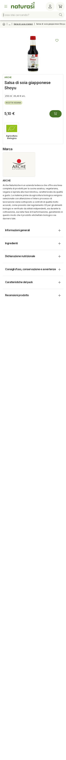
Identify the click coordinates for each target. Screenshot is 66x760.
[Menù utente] (50, 6)
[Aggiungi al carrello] (55, 113)
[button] (61, 15)
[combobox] (33, 15)
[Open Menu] (5, 6)
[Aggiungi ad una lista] (56, 40)
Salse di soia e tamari (23, 24)
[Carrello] (60, 6)
